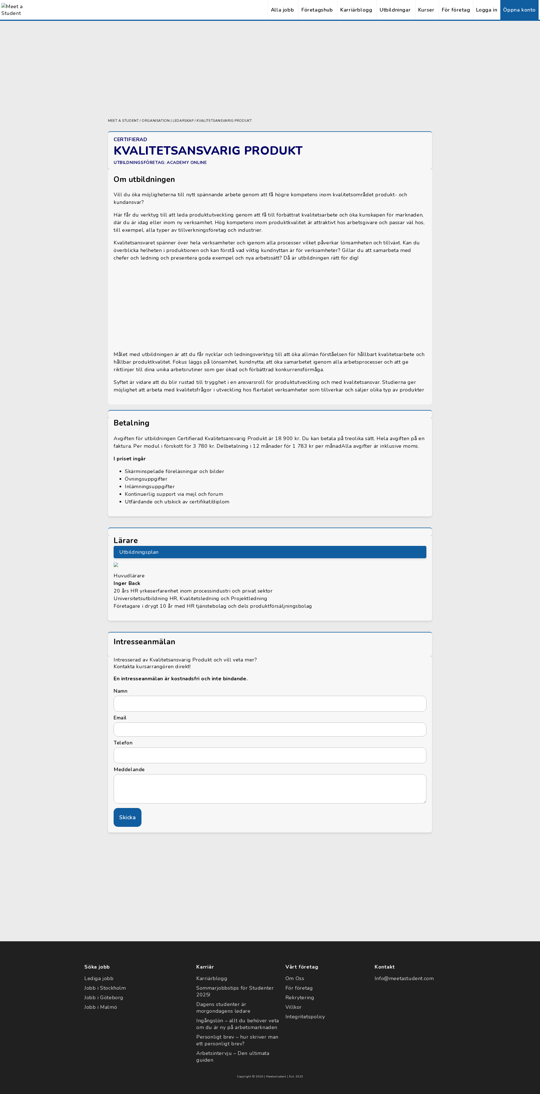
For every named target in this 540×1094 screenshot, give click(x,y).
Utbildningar (395, 9)
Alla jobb (282, 9)
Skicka (127, 817)
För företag (456, 9)
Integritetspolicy (305, 1016)
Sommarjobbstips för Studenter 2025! (235, 991)
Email (120, 717)
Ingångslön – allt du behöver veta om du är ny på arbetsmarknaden (237, 1024)
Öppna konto (519, 9)
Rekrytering (299, 997)
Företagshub (317, 9)
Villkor (293, 1007)
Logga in (487, 9)
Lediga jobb (99, 978)
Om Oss (294, 978)
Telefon (123, 742)
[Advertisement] (270, 69)
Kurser (426, 9)
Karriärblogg (356, 9)
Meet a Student (123, 120)
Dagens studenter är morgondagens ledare (223, 1007)
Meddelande (129, 769)
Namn (120, 691)
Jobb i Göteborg (103, 997)
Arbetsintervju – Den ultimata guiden (232, 1056)
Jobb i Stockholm (105, 988)
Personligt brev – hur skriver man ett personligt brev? (237, 1040)
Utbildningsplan (139, 552)
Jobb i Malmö (100, 1007)
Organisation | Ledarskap (168, 120)
